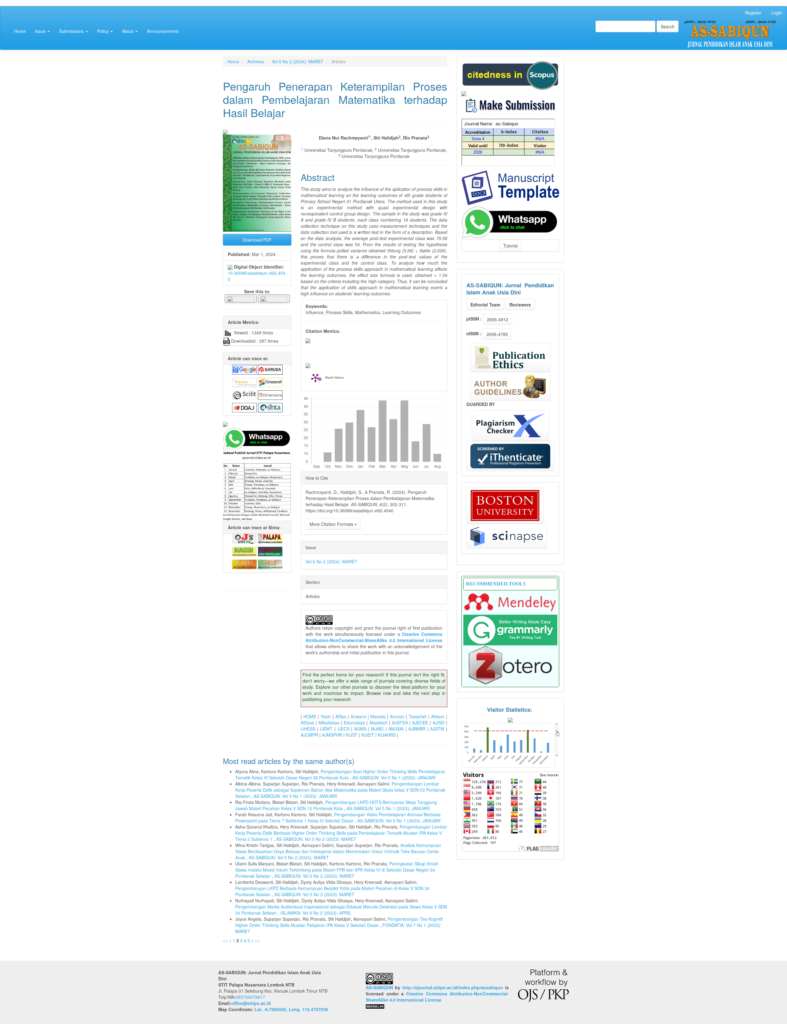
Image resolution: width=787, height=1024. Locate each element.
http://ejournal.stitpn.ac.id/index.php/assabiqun (452, 987)
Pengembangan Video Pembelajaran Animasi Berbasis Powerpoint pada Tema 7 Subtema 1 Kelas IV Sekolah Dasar (338, 817)
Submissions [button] (72, 31)
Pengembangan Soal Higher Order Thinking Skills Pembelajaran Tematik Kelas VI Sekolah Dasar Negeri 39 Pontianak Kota (340, 774)
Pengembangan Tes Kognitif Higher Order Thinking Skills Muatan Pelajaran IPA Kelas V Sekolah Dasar (339, 922)
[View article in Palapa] (270, 538)
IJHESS (308, 729)
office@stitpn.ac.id (251, 1003)
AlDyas (307, 722)
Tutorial (510, 245)
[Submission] (510, 75)
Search (667, 26)
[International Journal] (257, 424)
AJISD (439, 722)
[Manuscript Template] (510, 187)
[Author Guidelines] (510, 386)
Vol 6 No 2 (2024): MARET (297, 61)
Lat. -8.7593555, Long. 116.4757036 (291, 1009)
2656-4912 (497, 319)
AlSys (340, 716)
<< (225, 940)
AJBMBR (416, 729)
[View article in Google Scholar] (244, 369)
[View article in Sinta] (270, 407)
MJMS (360, 729)
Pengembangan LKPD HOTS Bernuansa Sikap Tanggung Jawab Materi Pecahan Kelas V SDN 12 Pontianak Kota (336, 805)
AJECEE (420, 722)
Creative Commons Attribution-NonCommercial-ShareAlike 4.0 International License (374, 637)
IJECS (344, 729)
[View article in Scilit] (244, 394)
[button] (241, 298)
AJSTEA (400, 722)
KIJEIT (367, 735)
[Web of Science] (506, 536)
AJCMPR (309, 735)
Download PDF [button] (257, 240)
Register (753, 13)
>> (257, 940)
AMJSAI (396, 729)
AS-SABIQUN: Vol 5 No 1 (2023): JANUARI (394, 777)
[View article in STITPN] (244, 538)
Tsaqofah (418, 716)
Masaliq (378, 716)
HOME (309, 716)
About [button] (128, 31)
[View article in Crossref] (270, 382)
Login (776, 13)
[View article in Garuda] (270, 369)
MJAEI (377, 729)
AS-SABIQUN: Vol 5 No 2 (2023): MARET (316, 839)
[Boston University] (505, 505)
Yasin (326, 716)
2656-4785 (497, 334)
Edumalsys (354, 722)
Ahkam (438, 716)
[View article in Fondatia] (270, 551)
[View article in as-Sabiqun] (270, 564)
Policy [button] (103, 31)
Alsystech (378, 722)
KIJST (352, 735)
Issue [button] (41, 31)
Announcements (163, 31)
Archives (255, 61)
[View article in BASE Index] (244, 382)
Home (20, 31)
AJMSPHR (332, 735)
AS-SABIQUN (379, 987)
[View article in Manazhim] (244, 551)
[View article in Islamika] (244, 564)
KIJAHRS (387, 735)
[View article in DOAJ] (244, 407)
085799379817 (250, 997)
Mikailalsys (328, 722)
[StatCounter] (510, 745)
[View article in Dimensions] (270, 394)
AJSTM (437, 729)
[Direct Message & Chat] (510, 222)
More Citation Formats (332, 524)
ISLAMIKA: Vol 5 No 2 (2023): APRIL (315, 913)
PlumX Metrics (334, 378)
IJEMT (326, 729)
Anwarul (358, 716)
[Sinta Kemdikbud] (463, 93)
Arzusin (397, 716)
